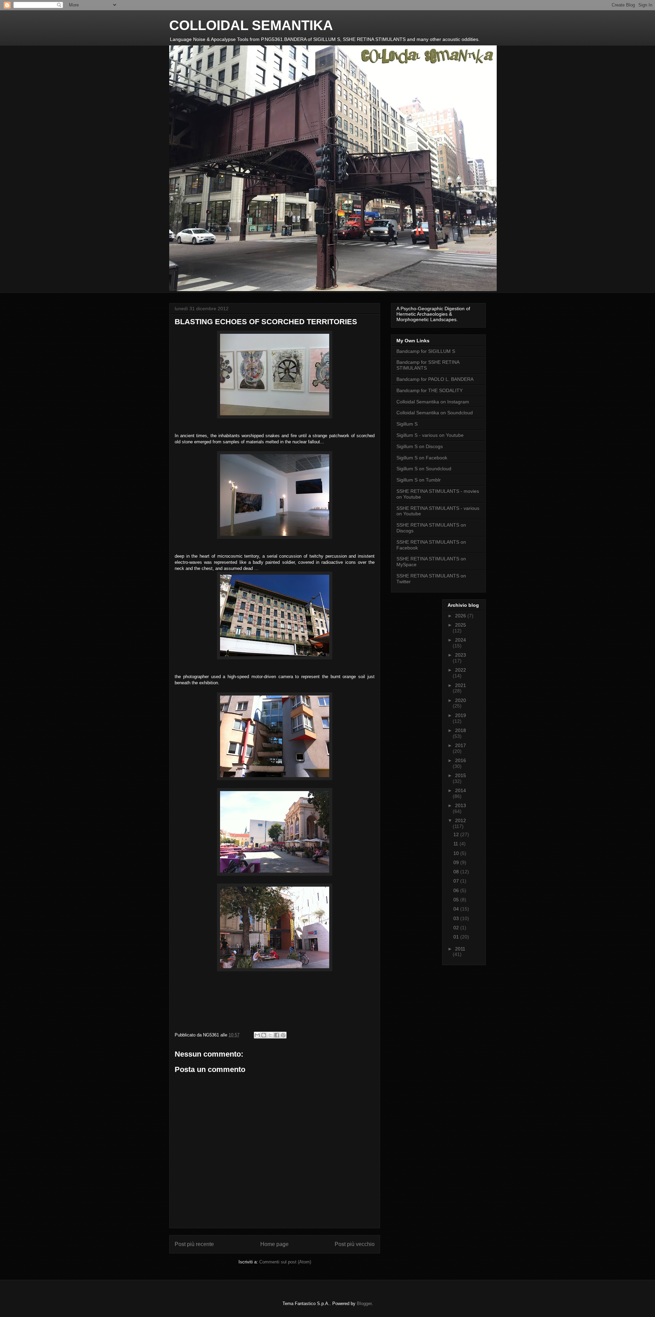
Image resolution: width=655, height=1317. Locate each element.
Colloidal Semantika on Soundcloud (434, 412)
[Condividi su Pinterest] (283, 1035)
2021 (460, 685)
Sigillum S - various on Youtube (430, 435)
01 (456, 937)
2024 (460, 640)
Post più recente (194, 1244)
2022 (460, 670)
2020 (460, 700)
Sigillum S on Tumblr (418, 480)
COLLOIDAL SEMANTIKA (251, 25)
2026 (461, 615)
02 (456, 927)
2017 (460, 745)
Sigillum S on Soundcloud (423, 468)
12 (456, 834)
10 (456, 853)
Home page (274, 1244)
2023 (460, 655)
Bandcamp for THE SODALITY (429, 390)
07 (456, 881)
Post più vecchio (355, 1244)
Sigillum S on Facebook (421, 457)
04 (456, 909)
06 (456, 890)
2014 (460, 790)
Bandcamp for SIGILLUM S (425, 351)
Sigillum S (407, 424)
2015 (460, 775)
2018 (460, 730)
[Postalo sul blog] (263, 1035)
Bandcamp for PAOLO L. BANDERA (435, 379)
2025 (460, 625)
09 (456, 862)
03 (456, 918)
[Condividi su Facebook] (276, 1035)
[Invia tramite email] (257, 1035)
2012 (460, 820)
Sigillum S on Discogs (419, 446)
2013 (460, 805)
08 (456, 871)
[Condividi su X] (270, 1035)
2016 (460, 760)
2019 (460, 715)
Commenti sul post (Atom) (285, 1261)
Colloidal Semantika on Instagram (432, 401)
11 (456, 843)
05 (456, 899)
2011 (460, 948)
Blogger (364, 1303)
